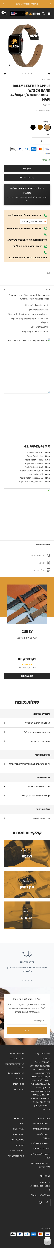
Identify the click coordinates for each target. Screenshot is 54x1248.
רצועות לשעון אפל (17, 1058)
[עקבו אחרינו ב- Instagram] (40, 1202)
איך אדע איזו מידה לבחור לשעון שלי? (35, 795)
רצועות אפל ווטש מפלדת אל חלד (40, 1156)
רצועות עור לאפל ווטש (41, 1128)
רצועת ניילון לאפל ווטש (41, 1148)
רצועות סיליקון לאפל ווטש (40, 1143)
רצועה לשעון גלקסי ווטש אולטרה (14, 1066)
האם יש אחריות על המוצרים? (38, 786)
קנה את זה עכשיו (27, 177)
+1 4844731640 (44, 1195)
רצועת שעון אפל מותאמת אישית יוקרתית (40, 1165)
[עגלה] (5, 13)
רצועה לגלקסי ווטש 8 (16, 1073)
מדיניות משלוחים (17, 1139)
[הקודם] (49, 73)
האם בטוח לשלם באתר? (40, 818)
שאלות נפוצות (18, 1128)
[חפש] (43, 13)
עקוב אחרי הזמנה (17, 1150)
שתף (48, 272)
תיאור (48, 289)
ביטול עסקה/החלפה (16, 1156)
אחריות (42, 562)
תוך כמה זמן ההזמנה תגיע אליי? (37, 723)
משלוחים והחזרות (43, 545)
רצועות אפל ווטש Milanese (43, 1136)
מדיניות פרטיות (18, 1134)
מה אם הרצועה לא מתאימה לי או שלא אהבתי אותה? (29, 764)
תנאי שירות (19, 1145)
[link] (47, 127)
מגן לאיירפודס (18, 1084)
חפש (22, 1123)
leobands (45, 79)
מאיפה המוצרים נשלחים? (40, 741)
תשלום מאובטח (39, 570)
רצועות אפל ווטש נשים (41, 1123)
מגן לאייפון (20, 1078)
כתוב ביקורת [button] (27, 675)
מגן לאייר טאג (18, 1089)
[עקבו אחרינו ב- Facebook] (47, 1202)
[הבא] (5, 73)
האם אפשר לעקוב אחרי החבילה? (37, 732)
